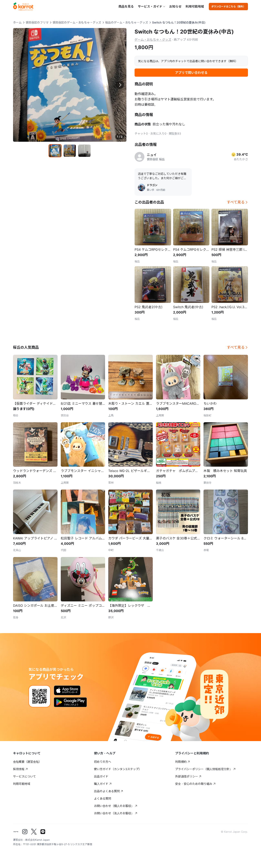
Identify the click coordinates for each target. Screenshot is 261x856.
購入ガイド (101, 783)
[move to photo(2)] (69, 150)
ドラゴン (152, 185)
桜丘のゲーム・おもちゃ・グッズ (126, 22)
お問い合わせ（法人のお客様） (114, 813)
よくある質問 (102, 798)
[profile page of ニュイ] (139, 157)
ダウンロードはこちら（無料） (228, 6)
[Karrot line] (43, 832)
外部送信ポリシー (186, 776)
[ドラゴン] (141, 187)
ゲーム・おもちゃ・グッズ (153, 40)
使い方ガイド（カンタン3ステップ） (118, 769)
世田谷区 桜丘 (156, 159)
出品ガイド (101, 776)
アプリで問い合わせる (191, 73)
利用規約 (181, 761)
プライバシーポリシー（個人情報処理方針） (203, 769)
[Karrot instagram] (25, 832)
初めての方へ (102, 761)
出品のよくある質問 (107, 791)
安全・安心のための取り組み (193, 783)
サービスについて (24, 776)
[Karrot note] (16, 832)
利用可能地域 (195, 6)
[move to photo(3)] (84, 150)
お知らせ (175, 6)
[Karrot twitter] (34, 832)
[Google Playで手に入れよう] (70, 702)
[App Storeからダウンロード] (67, 690)
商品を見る (126, 6)
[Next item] (120, 85)
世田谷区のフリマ (37, 22)
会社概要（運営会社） (27, 761)
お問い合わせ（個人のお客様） (114, 806)
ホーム (17, 22)
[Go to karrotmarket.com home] (23, 6)
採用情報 (18, 769)
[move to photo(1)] (55, 150)
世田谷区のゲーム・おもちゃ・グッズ (77, 22)
